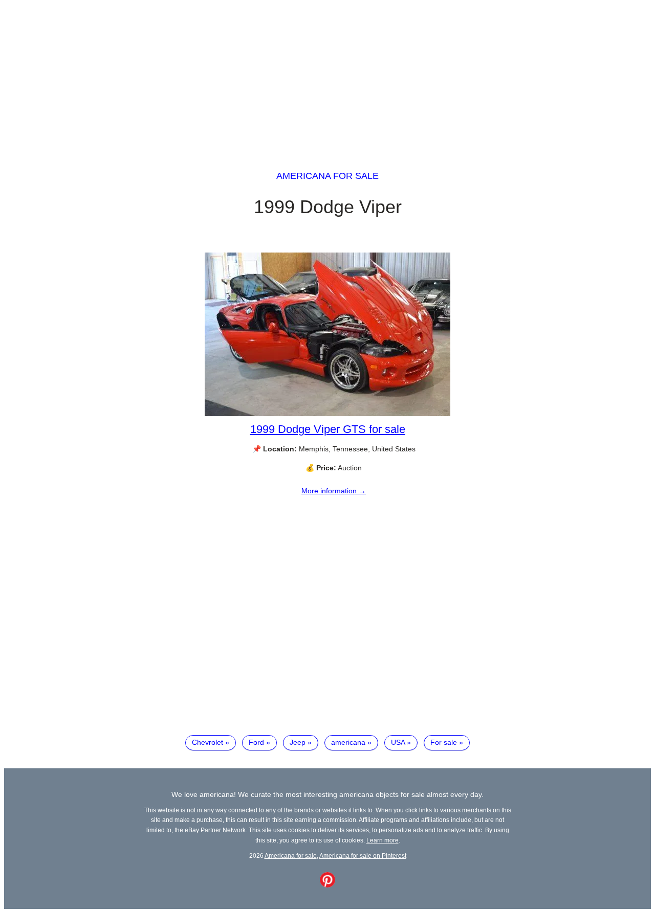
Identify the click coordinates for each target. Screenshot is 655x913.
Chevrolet (207, 742)
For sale (443, 742)
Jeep (297, 742)
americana (348, 742)
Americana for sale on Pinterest (362, 855)
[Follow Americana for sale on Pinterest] (327, 885)
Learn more (382, 840)
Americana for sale (327, 176)
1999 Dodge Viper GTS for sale (327, 429)
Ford (256, 742)
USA (398, 742)
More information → (333, 491)
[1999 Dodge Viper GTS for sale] (327, 413)
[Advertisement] (327, 75)
